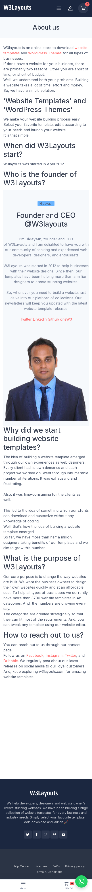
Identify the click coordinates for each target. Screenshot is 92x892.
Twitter (26, 319)
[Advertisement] (46, 731)
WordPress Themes (45, 53)
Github (53, 319)
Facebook (34, 655)
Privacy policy (75, 866)
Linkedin (40, 319)
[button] (46, 378)
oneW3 (66, 319)
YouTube (63, 835)
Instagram (54, 655)
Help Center (21, 866)
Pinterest (54, 835)
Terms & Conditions (49, 872)
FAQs (56, 866)
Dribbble (10, 661)
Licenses (41, 866)
